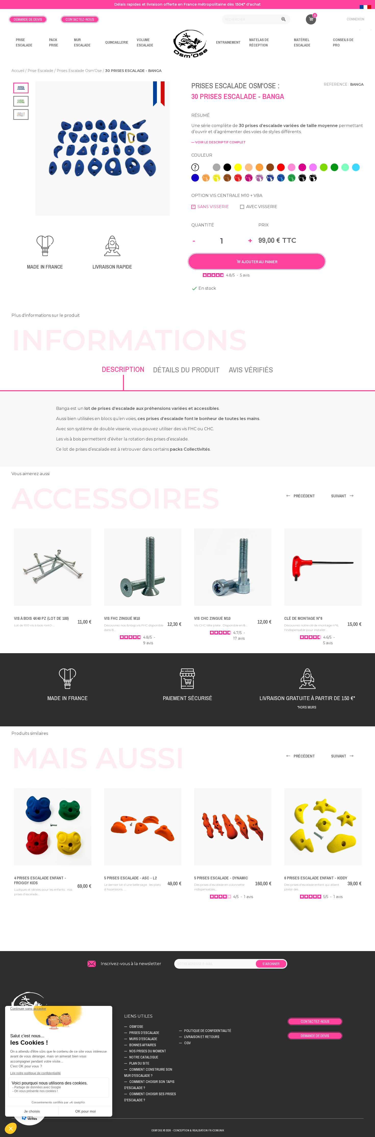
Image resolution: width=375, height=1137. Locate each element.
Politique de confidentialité (207, 1030)
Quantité (202, 225)
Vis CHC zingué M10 (212, 618)
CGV (187, 1043)
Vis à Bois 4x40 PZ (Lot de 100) (41, 618)
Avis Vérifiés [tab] (251, 369)
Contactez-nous (80, 19)
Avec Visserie (261, 206)
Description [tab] (123, 369)
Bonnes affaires (142, 1045)
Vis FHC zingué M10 (122, 618)
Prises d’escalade (144, 1032)
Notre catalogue (143, 1057)
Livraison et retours (201, 1036)
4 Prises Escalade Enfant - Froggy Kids (40, 880)
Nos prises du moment (147, 1051)
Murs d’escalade (143, 1039)
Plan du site (139, 1063)
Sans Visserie (213, 206)
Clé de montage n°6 (303, 618)
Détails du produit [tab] (186, 369)
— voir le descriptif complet (218, 142)
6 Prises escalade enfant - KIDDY (315, 878)
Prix (263, 225)
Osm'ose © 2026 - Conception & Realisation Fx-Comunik (187, 1130)
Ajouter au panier (259, 261)
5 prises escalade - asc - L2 (130, 878)
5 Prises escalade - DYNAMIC (221, 878)
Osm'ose (136, 1026)
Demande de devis (28, 19)
